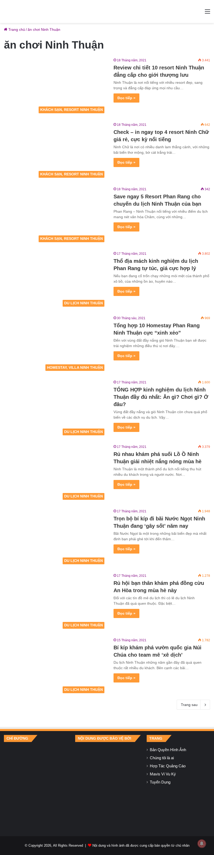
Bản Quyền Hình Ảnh (168, 750)
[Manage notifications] (202, 843)
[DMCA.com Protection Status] (107, 785)
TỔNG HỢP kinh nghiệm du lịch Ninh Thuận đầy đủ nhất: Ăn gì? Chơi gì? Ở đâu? (161, 397)
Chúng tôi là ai (162, 758)
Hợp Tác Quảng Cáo (168, 766)
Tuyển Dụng (160, 782)
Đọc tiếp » (126, 98)
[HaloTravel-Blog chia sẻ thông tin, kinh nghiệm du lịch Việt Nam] (107, 11)
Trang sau (189, 705)
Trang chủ (16, 29)
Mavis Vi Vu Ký (163, 774)
